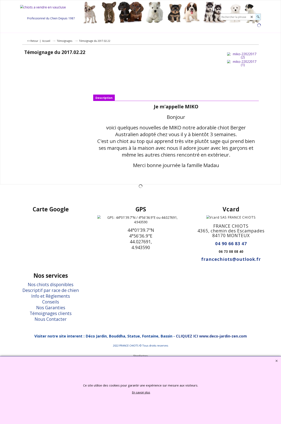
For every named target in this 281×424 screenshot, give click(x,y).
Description (104, 98)
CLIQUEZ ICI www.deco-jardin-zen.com (211, 336)
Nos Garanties (50, 307)
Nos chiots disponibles (50, 284)
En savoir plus (141, 392)
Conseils (50, 302)
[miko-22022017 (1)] (243, 63)
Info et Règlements (50, 296)
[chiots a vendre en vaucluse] (51, 10)
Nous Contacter (51, 319)
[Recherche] (258, 17)
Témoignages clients (51, 313)
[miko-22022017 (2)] (243, 55)
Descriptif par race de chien (50, 290)
